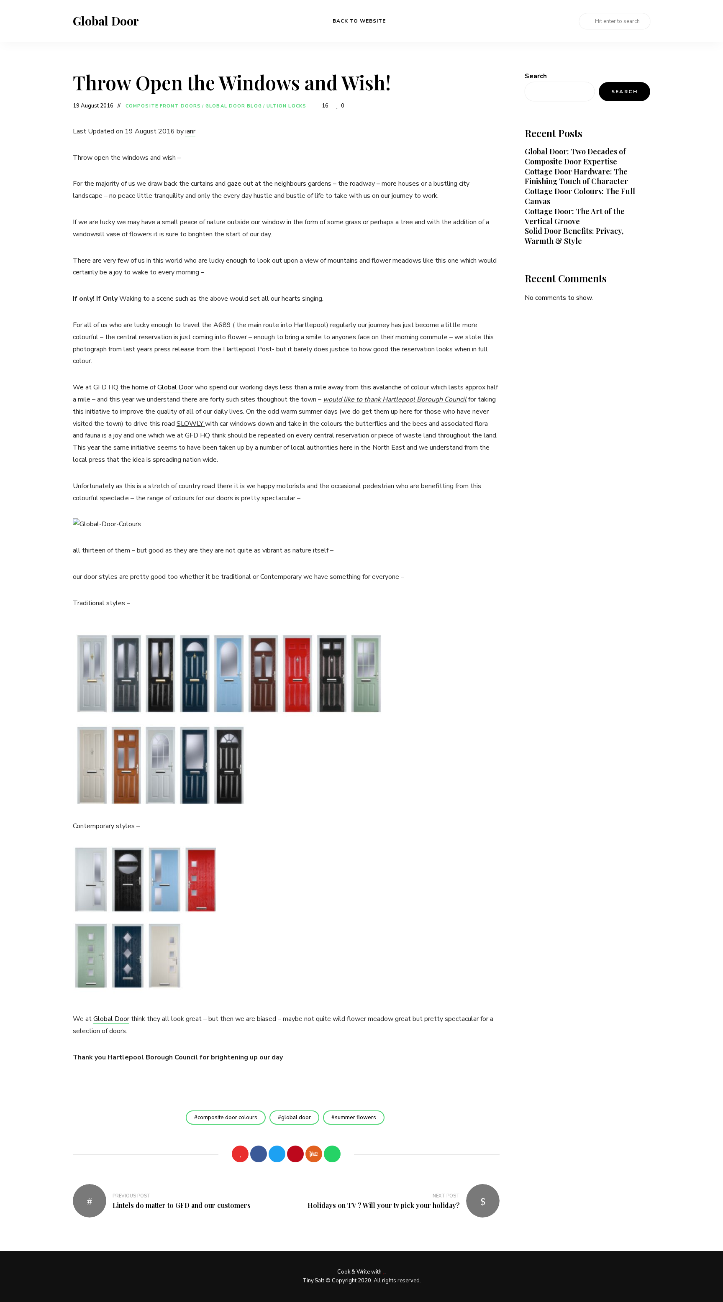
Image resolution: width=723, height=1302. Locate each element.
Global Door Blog (233, 106)
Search (536, 76)
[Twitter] (277, 1154)
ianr (190, 131)
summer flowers (355, 1117)
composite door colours (227, 1117)
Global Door (106, 21)
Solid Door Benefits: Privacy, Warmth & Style (574, 236)
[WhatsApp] (332, 1154)
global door (296, 1117)
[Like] (240, 1154)
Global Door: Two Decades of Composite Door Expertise (575, 156)
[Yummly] (313, 1154)
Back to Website (359, 21)
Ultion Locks (286, 106)
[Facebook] (258, 1154)
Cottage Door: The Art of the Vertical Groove (575, 216)
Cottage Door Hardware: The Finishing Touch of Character (576, 176)
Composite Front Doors (163, 106)
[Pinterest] (295, 1154)
